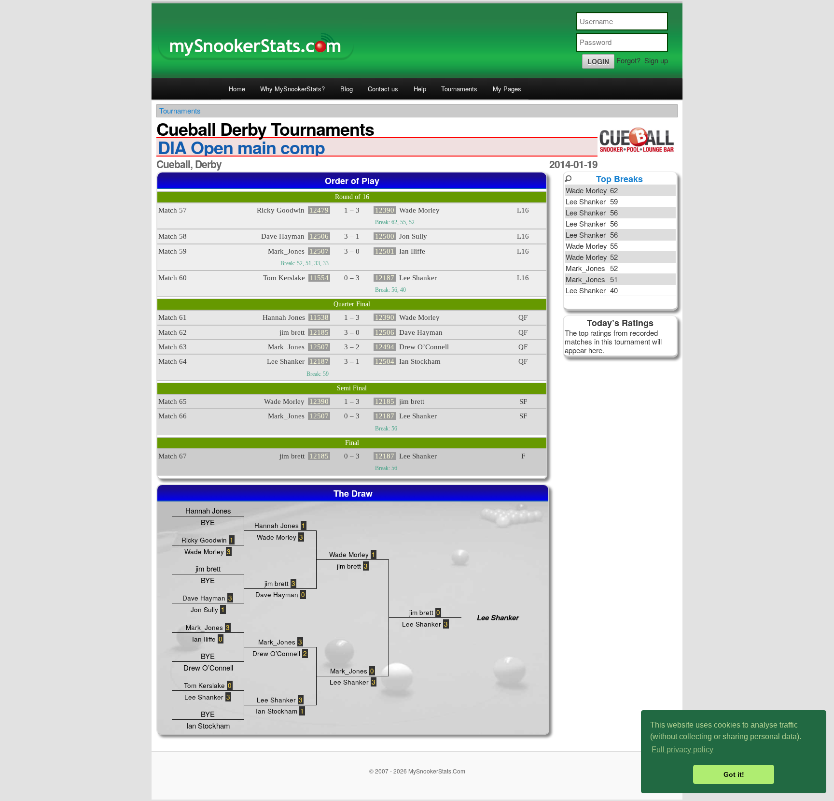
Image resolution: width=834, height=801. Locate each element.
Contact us (383, 88)
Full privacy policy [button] (682, 749)
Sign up (656, 60)
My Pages (507, 88)
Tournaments (459, 88)
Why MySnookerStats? (292, 88)
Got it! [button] (733, 774)
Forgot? (628, 60)
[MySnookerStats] (417, 40)
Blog (346, 88)
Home (237, 88)
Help (420, 88)
